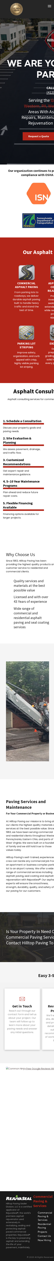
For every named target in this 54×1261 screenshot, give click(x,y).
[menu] (49, 6)
